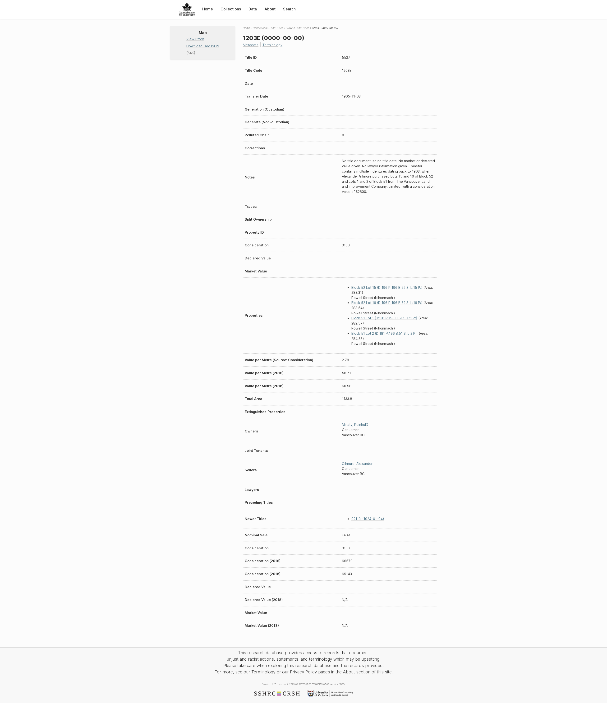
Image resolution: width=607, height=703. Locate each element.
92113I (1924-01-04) (367, 519)
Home (207, 9)
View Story (195, 39)
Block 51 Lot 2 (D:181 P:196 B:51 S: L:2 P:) (384, 333)
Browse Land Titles (297, 28)
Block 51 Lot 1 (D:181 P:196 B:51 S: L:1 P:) (384, 318)
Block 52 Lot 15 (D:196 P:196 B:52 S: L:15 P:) (387, 287)
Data (252, 9)
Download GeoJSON (202, 46)
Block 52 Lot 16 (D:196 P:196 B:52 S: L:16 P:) (387, 303)
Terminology (272, 45)
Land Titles (276, 28)
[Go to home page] (186, 9)
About (270, 9)
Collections (231, 9)
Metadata (250, 45)
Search (289, 9)
